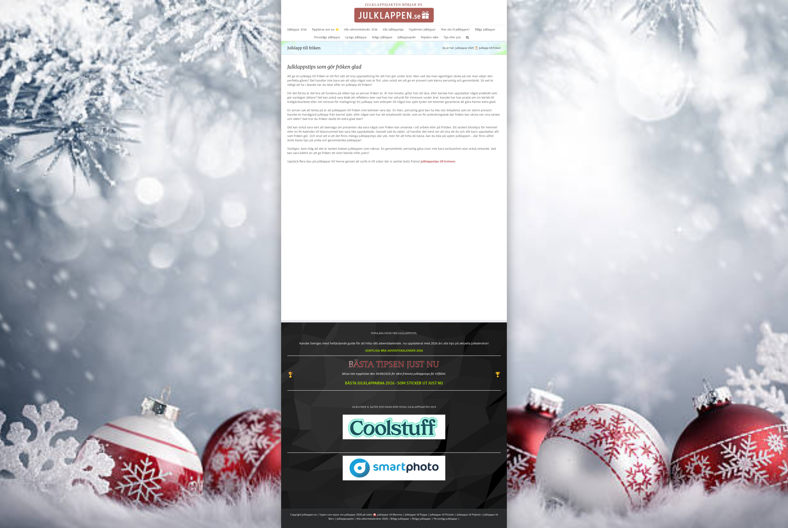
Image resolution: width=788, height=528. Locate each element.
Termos (475, 234)
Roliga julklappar (421, 518)
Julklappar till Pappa (416, 514)
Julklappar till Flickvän (442, 514)
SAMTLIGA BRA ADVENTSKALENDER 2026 (394, 350)
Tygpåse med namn (421, 234)
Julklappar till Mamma (389, 514)
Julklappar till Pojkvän (469, 514)
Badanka (312, 234)
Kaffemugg (366, 234)
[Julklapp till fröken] (312, 202)
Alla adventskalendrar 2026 (372, 518)
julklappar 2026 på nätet (358, 514)
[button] (467, 37)
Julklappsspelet (345, 518)
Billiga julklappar (400, 518)
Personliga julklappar (446, 518)
